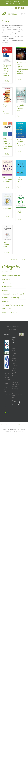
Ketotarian (7, 208)
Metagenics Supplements (13, 305)
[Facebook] (5, 402)
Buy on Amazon (6, 81)
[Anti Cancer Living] (21, 168)
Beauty (6, 301)
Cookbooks (7, 286)
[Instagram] (5, 407)
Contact (17, 427)
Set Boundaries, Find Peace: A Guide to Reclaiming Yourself (7, 143)
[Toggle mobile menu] (25, 14)
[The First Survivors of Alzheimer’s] (21, 130)
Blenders (6, 279)
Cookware (7, 283)
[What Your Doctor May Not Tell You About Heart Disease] (7, 55)
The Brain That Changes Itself (20, 107)
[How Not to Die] (21, 201)
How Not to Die (20, 212)
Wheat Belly (5, 106)
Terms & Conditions (16, 425)
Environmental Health (11, 275)
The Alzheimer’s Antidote (7, 179)
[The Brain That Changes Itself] (21, 95)
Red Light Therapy (10, 312)
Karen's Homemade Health (13, 294)
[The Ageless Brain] (7, 232)
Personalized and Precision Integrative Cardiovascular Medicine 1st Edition (22, 68)
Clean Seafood (8, 309)
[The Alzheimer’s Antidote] (7, 168)
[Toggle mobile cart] (22, 14)
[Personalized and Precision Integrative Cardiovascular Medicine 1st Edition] (21, 53)
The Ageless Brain (6, 244)
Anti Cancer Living (19, 179)
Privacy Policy (5, 425)
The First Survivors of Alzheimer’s (21, 142)
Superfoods (7, 272)
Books (5, 290)
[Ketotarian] (7, 199)
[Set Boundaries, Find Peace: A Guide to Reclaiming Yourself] (7, 129)
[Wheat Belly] (7, 95)
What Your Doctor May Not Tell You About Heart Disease (7, 70)
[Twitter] (5, 404)
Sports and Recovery (11, 298)
